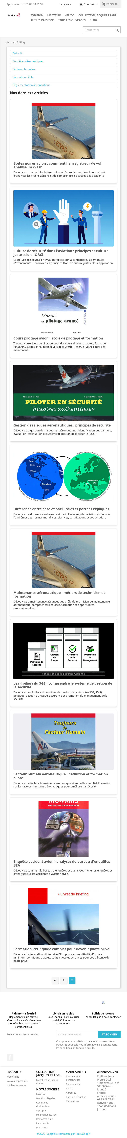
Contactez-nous (44, 1118)
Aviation (36, 15)
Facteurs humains (24, 69)
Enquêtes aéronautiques (28, 61)
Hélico (69, 15)
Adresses (71, 1092)
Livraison (41, 1094)
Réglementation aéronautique (31, 85)
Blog (93, 20)
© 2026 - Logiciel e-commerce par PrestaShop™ (63, 1133)
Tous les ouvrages (72, 20)
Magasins (41, 1127)
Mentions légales (45, 1098)
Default (17, 53)
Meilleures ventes (16, 1085)
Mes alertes (72, 1101)
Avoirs (69, 1088)
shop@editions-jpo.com (107, 1107)
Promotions (12, 1076)
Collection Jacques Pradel (98, 15)
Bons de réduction (76, 1097)
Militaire (54, 15)
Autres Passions (42, 20)
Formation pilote (23, 77)
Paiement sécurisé (46, 1114)
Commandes (73, 1084)
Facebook (10, 1057)
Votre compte (76, 1071)
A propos (41, 1110)
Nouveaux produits (17, 1081)
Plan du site (42, 1123)
